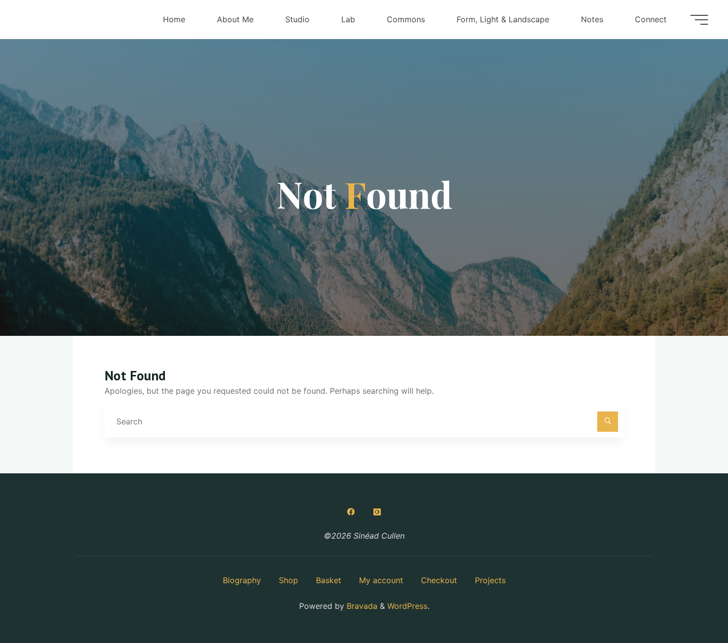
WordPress (407, 606)
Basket (328, 580)
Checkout (439, 580)
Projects (490, 580)
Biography (242, 580)
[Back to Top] (689, 604)
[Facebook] (351, 512)
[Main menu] (699, 20)
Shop (288, 580)
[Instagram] (376, 512)
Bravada (360, 606)
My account (381, 580)
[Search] (607, 422)
